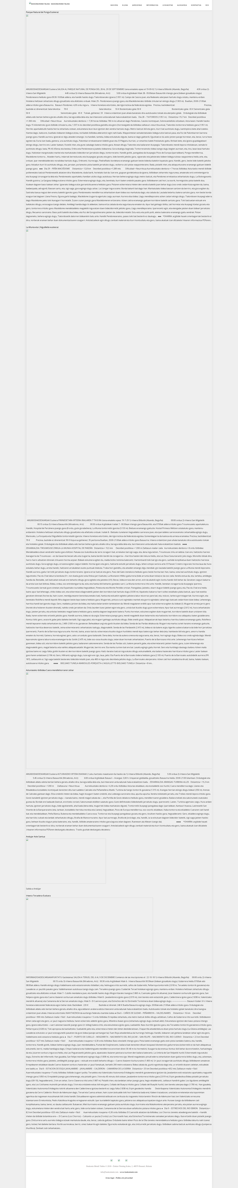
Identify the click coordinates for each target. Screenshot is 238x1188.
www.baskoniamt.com (128, 1172)
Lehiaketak (168, 5)
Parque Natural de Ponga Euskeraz (42, 12)
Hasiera (114, 5)
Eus (207, 5)
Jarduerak (137, 5)
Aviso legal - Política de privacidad (119, 1178)
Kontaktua (196, 5)
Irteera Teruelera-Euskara (38, 895)
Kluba (125, 5)
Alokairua (182, 5)
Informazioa (152, 5)
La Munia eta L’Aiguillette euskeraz (42, 227)
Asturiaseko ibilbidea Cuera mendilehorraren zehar (50, 670)
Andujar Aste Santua (35, 836)
